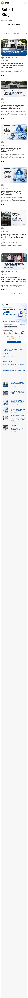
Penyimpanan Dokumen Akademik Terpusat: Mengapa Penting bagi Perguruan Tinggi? (11, 192)
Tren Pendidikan (15, 185)
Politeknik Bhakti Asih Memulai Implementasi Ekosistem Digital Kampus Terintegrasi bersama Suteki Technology (13, 279)
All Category (7, 33)
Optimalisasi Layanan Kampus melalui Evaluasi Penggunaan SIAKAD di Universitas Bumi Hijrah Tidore (12, 106)
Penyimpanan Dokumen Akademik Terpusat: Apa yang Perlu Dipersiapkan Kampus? (13, 150)
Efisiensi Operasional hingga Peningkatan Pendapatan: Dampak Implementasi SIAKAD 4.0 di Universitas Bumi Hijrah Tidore (18, 418)
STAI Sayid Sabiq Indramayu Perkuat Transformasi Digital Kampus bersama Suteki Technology (13, 65)
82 (19, 294)
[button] (25, 3)
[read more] (6, 76)
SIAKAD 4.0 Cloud (15, 142)
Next (22, 294)
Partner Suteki (14, 57)
